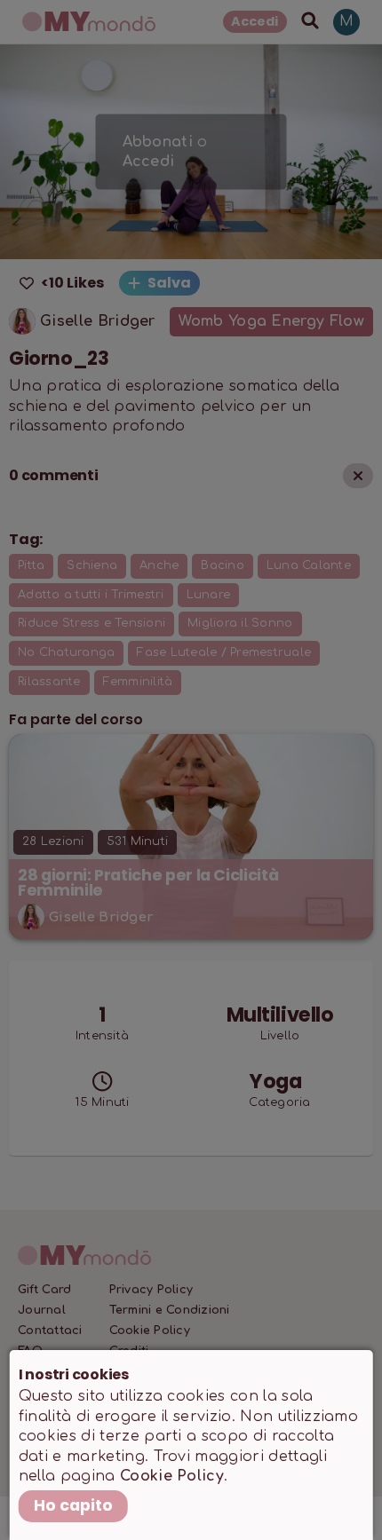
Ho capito (73, 1505)
